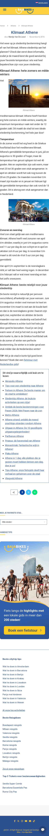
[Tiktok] (34, 821)
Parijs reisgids (10, 749)
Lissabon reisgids (11, 753)
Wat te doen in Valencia (14, 698)
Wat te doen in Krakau (13, 678)
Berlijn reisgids (10, 757)
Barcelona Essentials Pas (15, 787)
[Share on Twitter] (28, 492)
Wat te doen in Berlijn (13, 674)
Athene (13, 26)
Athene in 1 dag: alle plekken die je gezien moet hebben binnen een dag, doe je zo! (24, 462)
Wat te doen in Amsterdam (16, 666)
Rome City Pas (10, 791)
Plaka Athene (12, 453)
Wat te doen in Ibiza (12, 690)
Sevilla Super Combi (12, 783)
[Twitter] (18, 821)
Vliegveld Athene (13, 478)
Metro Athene (12, 415)
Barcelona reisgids (12, 741)
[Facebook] (14, 821)
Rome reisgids (10, 745)
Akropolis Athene (14, 381)
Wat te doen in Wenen (13, 702)
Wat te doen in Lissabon (14, 682)
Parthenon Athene (14, 436)
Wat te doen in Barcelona (15, 670)
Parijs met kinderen (12, 694)
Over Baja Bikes (27, 832)
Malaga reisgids (10, 761)
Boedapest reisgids (12, 725)
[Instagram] (22, 821)
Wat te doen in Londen (14, 686)
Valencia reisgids (11, 733)
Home (2, 26)
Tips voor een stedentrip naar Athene (24, 385)
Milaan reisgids (10, 729)
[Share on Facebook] (22, 492)
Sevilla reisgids (10, 737)
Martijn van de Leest (17, 37)
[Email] (30, 821)
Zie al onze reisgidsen (13, 769)
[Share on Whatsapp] (34, 492)
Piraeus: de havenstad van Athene (22, 440)
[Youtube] (26, 821)
